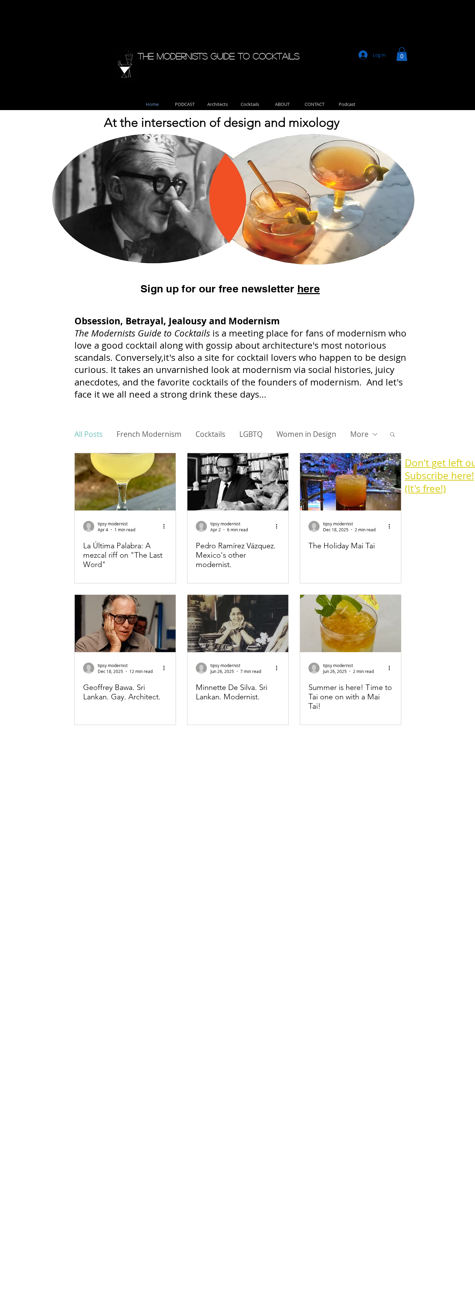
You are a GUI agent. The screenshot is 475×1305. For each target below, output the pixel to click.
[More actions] (166, 526)
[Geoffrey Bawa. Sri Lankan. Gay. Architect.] (125, 623)
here (308, 288)
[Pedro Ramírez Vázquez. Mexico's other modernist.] (237, 481)
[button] (402, 54)
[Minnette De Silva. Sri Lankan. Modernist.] (237, 623)
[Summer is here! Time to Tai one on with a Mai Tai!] (350, 623)
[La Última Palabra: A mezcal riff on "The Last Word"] (125, 481)
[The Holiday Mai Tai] (350, 481)
